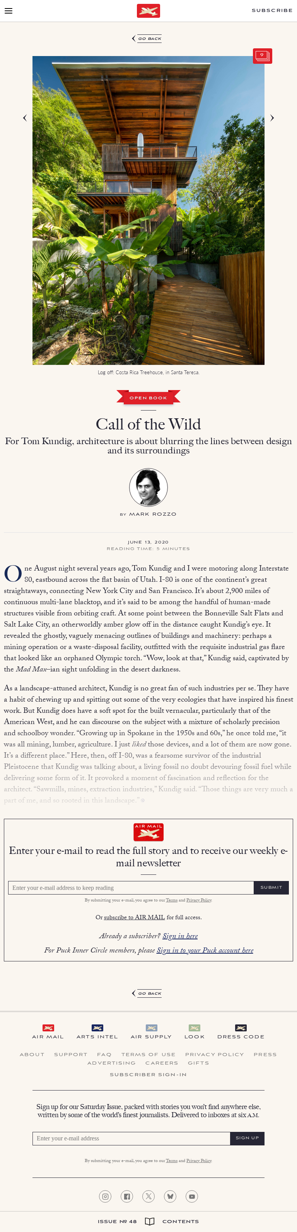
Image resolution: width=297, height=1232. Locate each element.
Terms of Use (148, 1055)
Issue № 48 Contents (148, 1222)
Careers (162, 1063)
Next (260, 218)
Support (71, 1055)
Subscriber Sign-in (148, 1075)
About (32, 1055)
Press (265, 1055)
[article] (148, 516)
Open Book (148, 398)
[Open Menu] (8, 10)
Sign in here (180, 937)
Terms (172, 901)
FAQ (104, 1055)
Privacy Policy (198, 901)
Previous (36, 218)
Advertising (111, 1063)
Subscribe (272, 11)
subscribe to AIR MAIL (134, 918)
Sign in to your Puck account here (205, 951)
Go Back (150, 38)
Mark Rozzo (153, 514)
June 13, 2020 (148, 542)
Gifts (199, 1063)
